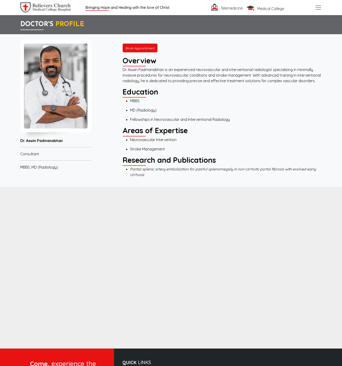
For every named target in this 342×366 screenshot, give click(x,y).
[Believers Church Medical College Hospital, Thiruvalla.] (45, 7)
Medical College (270, 8)
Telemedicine (231, 8)
